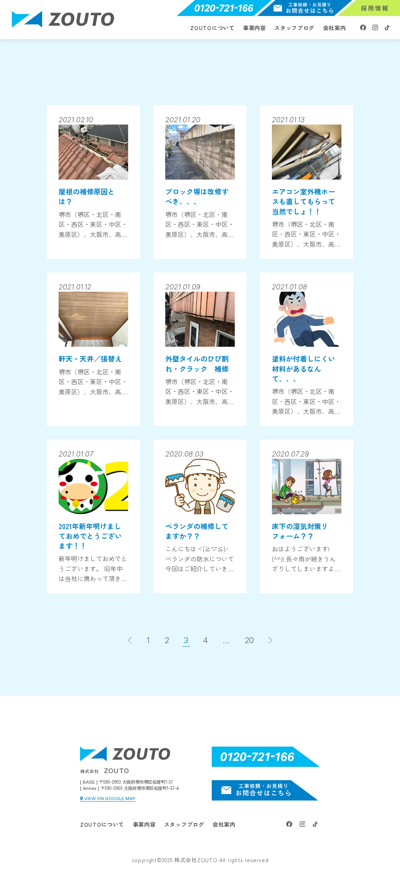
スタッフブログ (294, 28)
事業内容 (254, 28)
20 (249, 640)
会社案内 (334, 28)
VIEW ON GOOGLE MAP (110, 798)
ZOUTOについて (212, 28)
